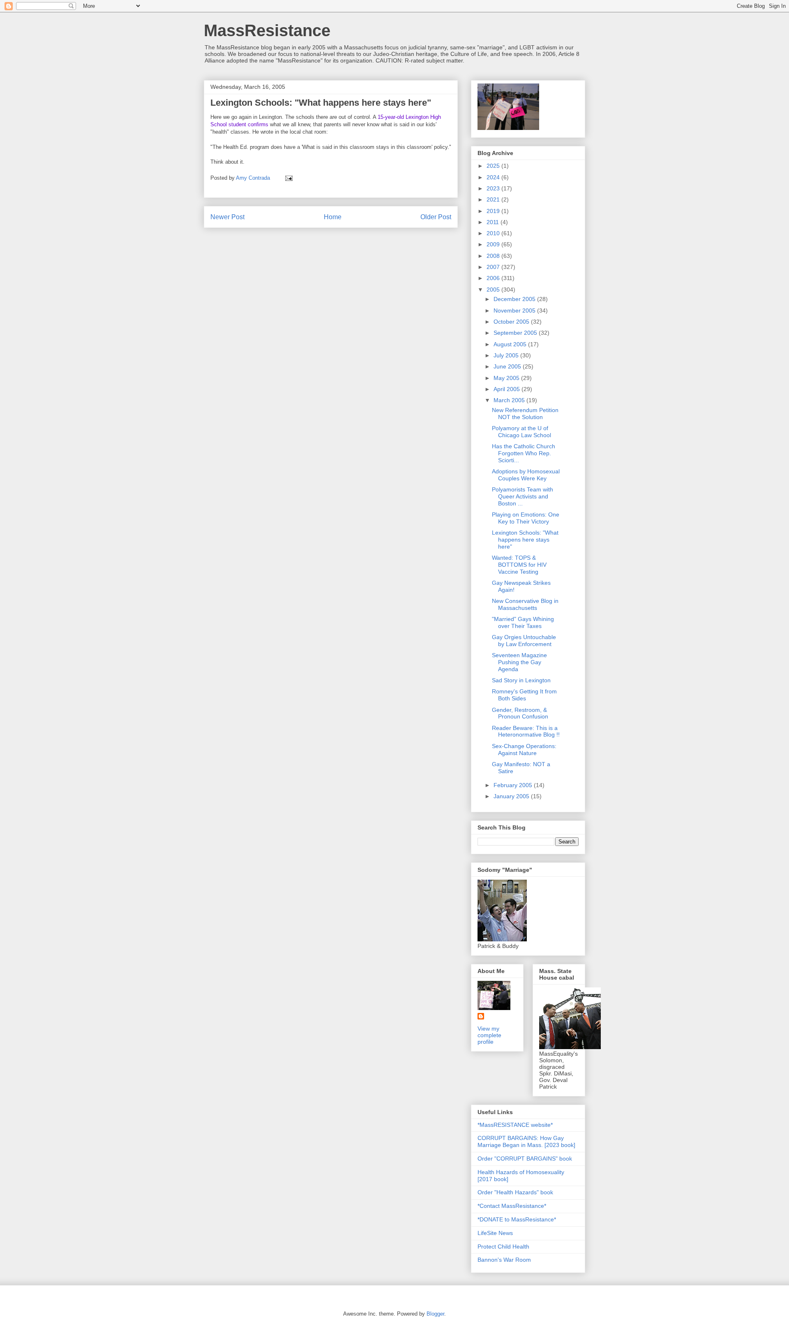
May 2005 (507, 378)
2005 (494, 289)
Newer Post (227, 216)
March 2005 (510, 400)
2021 (494, 199)
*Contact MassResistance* (512, 1206)
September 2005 (516, 332)
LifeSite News (495, 1233)
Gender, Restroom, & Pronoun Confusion (520, 713)
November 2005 (515, 310)
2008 (494, 256)
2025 (494, 165)
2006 (494, 278)
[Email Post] (288, 178)
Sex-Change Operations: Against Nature (524, 749)
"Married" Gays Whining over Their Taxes (523, 622)
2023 (494, 188)
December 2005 (515, 299)
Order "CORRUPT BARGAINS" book (525, 1158)
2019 (494, 211)
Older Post (435, 216)
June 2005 (508, 366)
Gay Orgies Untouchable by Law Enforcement (524, 640)
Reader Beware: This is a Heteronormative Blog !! (526, 731)
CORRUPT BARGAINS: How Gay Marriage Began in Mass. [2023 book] (526, 1141)
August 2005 (511, 344)
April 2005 (507, 389)
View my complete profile (489, 1035)
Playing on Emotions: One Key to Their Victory (525, 518)
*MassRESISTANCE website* (515, 1124)
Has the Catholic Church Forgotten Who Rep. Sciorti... (523, 453)
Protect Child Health (503, 1246)
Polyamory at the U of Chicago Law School (521, 431)
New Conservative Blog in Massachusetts (525, 604)
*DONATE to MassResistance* (517, 1219)
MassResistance (267, 30)
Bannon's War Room (504, 1259)
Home (332, 216)
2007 (494, 267)
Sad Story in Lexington (521, 680)
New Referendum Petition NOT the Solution (525, 413)
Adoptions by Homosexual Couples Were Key (526, 475)
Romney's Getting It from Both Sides (524, 695)
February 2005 (514, 785)
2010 (494, 233)
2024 (494, 177)
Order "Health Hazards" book (515, 1192)
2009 (494, 244)
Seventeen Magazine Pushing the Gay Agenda (519, 662)
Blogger (435, 1314)
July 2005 (507, 355)
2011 (494, 222)
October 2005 (512, 321)
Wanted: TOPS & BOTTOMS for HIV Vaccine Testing (519, 564)
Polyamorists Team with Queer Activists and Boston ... (522, 496)
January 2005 (512, 796)
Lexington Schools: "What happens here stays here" (525, 539)
